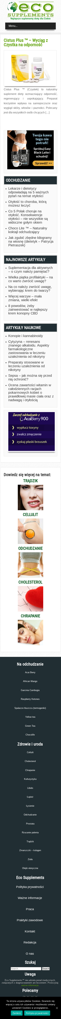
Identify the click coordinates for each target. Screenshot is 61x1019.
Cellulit (30, 752)
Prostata (30, 823)
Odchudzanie (30, 814)
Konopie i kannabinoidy (25, 336)
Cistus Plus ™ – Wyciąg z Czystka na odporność (26, 42)
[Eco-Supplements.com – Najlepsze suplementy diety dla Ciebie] (30, 16)
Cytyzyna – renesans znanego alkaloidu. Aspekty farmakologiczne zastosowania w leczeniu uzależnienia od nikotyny (28, 349)
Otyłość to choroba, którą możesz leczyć (27, 203)
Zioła (30, 859)
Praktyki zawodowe (30, 920)
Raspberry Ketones (30, 699)
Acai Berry (30, 672)
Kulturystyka (30, 779)
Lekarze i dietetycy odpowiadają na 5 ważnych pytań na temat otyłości (28, 192)
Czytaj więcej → (11, 120)
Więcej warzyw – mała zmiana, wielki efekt (25, 298)
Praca (30, 909)
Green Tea (30, 726)
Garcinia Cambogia (30, 690)
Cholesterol (30, 761)
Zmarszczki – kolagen (30, 850)
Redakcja (30, 942)
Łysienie (30, 806)
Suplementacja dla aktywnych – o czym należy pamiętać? (30, 269)
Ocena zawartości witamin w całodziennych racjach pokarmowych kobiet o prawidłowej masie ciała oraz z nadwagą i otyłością (31, 392)
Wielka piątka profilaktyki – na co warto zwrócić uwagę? (30, 279)
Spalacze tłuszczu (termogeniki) (30, 708)
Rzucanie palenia (30, 832)
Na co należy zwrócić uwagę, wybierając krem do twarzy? (30, 288)
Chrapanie (30, 770)
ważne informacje (29, 985)
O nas (30, 953)
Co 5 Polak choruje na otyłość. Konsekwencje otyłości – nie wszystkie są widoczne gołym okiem (28, 216)
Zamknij (17, 1013)
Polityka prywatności (30, 887)
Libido (30, 788)
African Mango (30, 681)
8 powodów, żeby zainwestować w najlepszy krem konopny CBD (27, 309)
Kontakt (30, 931)
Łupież (30, 797)
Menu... (13, 25)
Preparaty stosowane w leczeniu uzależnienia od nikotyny (26, 366)
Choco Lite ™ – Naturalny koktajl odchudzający (27, 230)
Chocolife (30, 734)
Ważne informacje (30, 898)
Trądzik (30, 841)
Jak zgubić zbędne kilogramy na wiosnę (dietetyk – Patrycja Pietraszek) (30, 241)
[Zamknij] (56, 1008)
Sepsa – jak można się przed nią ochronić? (30, 377)
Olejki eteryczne (30, 868)
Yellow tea (30, 717)
